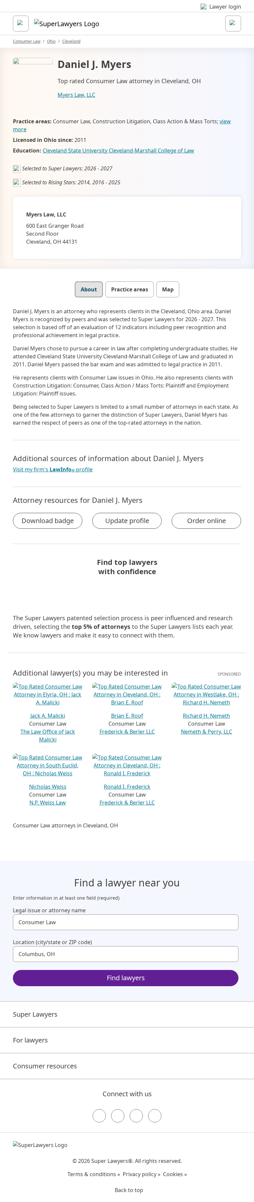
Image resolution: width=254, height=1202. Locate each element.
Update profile (127, 520)
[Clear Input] (230, 922)
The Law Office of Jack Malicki (48, 735)
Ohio (51, 41)
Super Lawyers (35, 1014)
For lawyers (30, 1040)
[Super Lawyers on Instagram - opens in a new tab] (117, 1115)
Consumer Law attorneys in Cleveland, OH (65, 825)
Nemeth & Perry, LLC (206, 731)
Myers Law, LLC (76, 94)
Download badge (47, 520)
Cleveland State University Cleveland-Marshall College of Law (118, 150)
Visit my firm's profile (53, 469)
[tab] (89, 289)
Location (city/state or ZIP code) (52, 942)
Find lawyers (126, 977)
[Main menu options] (21, 23)
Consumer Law (26, 41)
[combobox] (125, 922)
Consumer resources (45, 1065)
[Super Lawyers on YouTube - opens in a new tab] (136, 1115)
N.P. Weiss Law (47, 802)
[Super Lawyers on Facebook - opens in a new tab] (99, 1115)
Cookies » (175, 1174)
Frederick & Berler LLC (127, 731)
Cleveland (71, 41)
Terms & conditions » (93, 1174)
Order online (206, 520)
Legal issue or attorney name (49, 910)
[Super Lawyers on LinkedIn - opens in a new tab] (154, 1115)
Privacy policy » (141, 1174)
